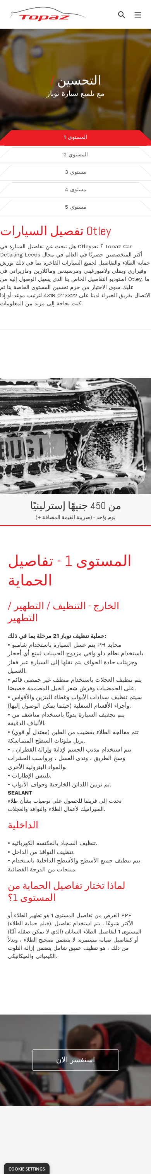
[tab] (75, 136)
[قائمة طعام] (138, 14)
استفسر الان (75, 1060)
